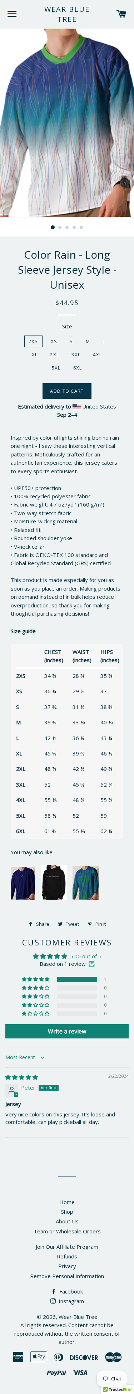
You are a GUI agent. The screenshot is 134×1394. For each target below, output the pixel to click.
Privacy (67, 1266)
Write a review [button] (67, 1031)
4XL (97, 354)
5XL (56, 368)
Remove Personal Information (67, 1276)
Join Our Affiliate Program (67, 1246)
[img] (21, 1077)
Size (67, 326)
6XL (77, 368)
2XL (54, 354)
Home (67, 1201)
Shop (67, 1211)
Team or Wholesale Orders (67, 1231)
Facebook (70, 1291)
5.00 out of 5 (85, 956)
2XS (33, 341)
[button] (36, 979)
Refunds (67, 1256)
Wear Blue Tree (67, 14)
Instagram (70, 1301)
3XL (75, 354)
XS (54, 341)
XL (35, 354)
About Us (67, 1221)
